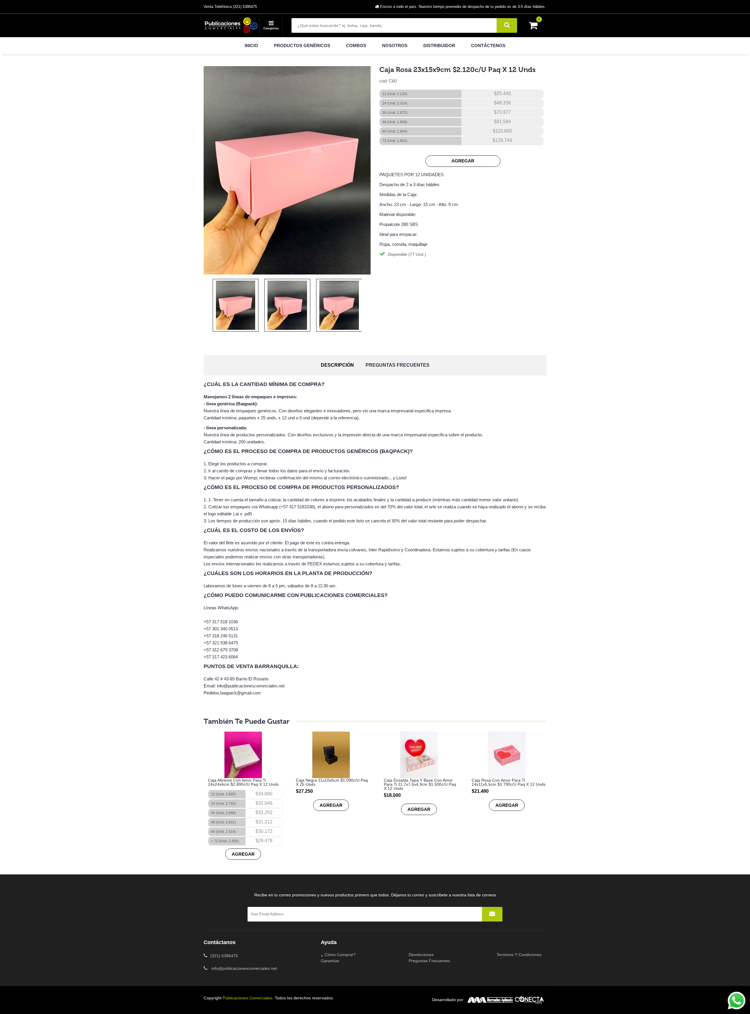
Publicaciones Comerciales (247, 998)
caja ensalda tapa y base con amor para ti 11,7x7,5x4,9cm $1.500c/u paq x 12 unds (420, 784)
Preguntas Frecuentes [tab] (397, 365)
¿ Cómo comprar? (338, 954)
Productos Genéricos (302, 45)
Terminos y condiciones (519, 954)
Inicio (251, 45)
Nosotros (395, 45)
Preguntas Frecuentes (429, 960)
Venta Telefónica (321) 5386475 (230, 6)
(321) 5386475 (224, 955)
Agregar (462, 160)
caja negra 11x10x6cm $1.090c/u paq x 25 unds (332, 782)
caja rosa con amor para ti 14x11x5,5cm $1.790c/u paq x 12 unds (509, 782)
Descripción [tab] (337, 365)
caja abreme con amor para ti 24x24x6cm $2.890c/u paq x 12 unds (243, 782)
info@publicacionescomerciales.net (244, 968)
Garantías (330, 960)
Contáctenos (488, 45)
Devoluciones (421, 954)
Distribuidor (439, 45)
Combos (356, 45)
